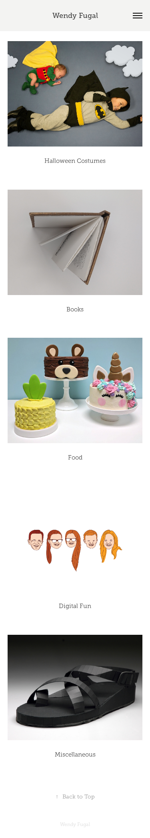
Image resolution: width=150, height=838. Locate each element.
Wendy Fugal (75, 16)
